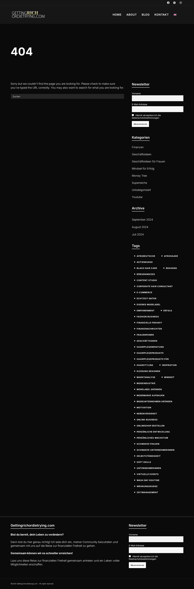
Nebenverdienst (147, 413)
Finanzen (138, 147)
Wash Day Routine (148, 480)
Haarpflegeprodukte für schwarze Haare (153, 359)
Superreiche (139, 182)
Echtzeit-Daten (146, 298)
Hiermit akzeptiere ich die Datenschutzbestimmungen (146, 116)
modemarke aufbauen (150, 395)
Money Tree (139, 175)
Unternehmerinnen (149, 468)
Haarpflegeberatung (150, 347)
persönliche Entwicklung (153, 432)
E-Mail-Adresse (139, 104)
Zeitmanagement (147, 492)
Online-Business (147, 419)
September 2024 (142, 219)
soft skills (144, 462)
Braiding (171, 268)
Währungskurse (147, 486)
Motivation (144, 407)
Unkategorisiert (141, 189)
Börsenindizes (146, 274)
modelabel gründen (149, 389)
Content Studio (147, 280)
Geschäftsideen (141, 154)
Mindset (169, 377)
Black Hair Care (147, 268)
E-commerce (144, 292)
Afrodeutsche (146, 256)
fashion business (148, 316)
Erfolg (167, 310)
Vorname (136, 93)
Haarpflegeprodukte (150, 353)
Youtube (137, 197)
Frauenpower (145, 335)
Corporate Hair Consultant (155, 286)
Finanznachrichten (149, 329)
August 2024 (140, 227)
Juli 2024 (138, 234)
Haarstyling (145, 365)
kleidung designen (148, 371)
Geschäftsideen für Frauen (148, 161)
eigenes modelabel (149, 304)
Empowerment (146, 310)
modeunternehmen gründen (154, 401)
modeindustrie (146, 383)
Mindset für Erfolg (143, 168)
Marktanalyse (146, 377)
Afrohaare (171, 256)
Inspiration (169, 365)
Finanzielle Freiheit (149, 322)
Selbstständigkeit (149, 456)
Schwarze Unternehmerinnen (156, 450)
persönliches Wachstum (152, 438)
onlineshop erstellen (151, 425)
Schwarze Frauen (148, 444)
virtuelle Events (148, 474)
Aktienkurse (145, 262)
